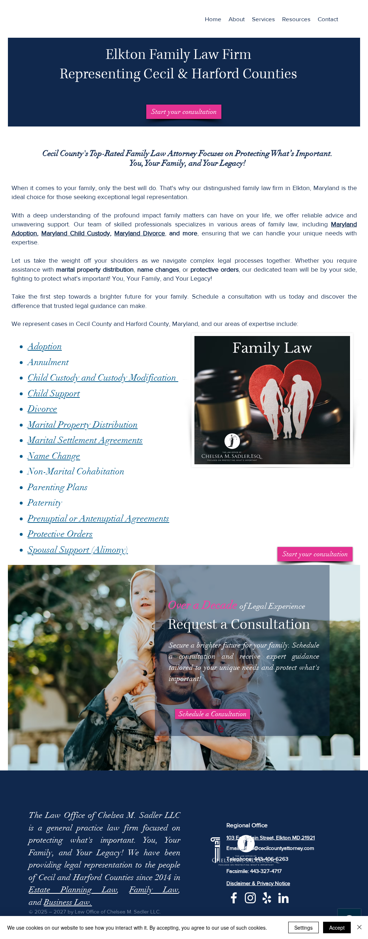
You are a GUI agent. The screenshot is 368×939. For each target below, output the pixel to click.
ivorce (156, 233)
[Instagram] (250, 897)
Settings (303, 927)
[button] (263, 19)
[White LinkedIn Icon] (283, 897)
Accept (337, 927)
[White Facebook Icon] (233, 897)
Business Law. (68, 902)
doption (26, 233)
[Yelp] (266, 897)
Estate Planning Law (73, 889)
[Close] (359, 927)
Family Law (153, 889)
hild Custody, (93, 233)
